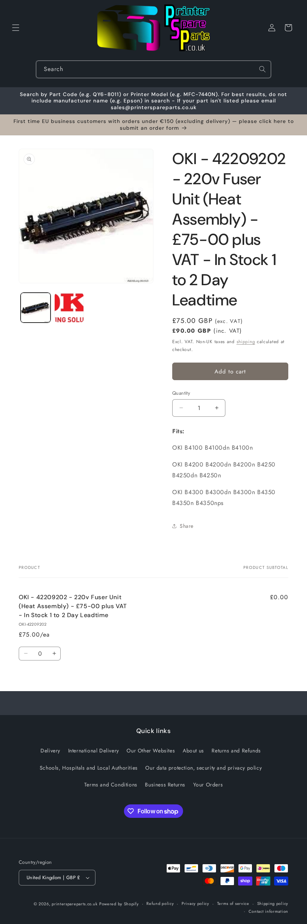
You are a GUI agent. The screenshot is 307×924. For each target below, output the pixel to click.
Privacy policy (195, 903)
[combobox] (153, 69)
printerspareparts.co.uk (74, 904)
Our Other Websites (151, 750)
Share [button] (187, 526)
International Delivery (93, 750)
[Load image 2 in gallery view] (69, 308)
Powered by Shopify (119, 904)
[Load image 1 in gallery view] (36, 308)
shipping (246, 341)
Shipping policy (273, 903)
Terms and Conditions (110, 784)
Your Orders (208, 784)
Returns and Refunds (236, 750)
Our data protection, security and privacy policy (203, 767)
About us (193, 750)
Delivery (50, 750)
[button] (15, 27)
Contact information (268, 911)
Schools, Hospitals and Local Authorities (89, 767)
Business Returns (165, 784)
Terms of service (233, 903)
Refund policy (160, 903)
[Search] (262, 69)
